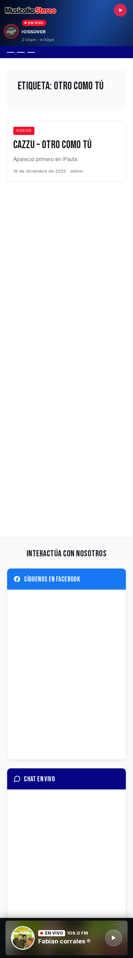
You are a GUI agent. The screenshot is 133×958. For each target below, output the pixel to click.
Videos (24, 130)
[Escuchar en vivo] (120, 10)
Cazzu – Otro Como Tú (52, 145)
